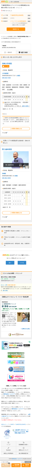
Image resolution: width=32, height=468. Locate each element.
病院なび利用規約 (8, 453)
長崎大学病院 (7, 63)
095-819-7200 (6, 78)
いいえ (22, 262)
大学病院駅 (5, 73)
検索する (16, 29)
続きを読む (26, 106)
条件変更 (28, 462)
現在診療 (17, 464)
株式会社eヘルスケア (9, 394)
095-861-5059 (6, 178)
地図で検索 (24, 52)
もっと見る (9, 89)
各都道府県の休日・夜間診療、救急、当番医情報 (16, 244)
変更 (29, 15)
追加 (29, 18)
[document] (16, 97)
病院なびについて (23, 450)
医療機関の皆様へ (23, 444)
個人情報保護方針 (23, 453)
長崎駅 (4, 173)
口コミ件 (6, 66)
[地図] (18, 75)
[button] (3, 315)
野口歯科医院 (7, 149)
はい (10, 262)
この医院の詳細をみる (16, 128)
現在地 (27, 464)
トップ (8, 444)
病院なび (4, 1)
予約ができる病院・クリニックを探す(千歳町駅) (17, 238)
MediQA (8, 450)
